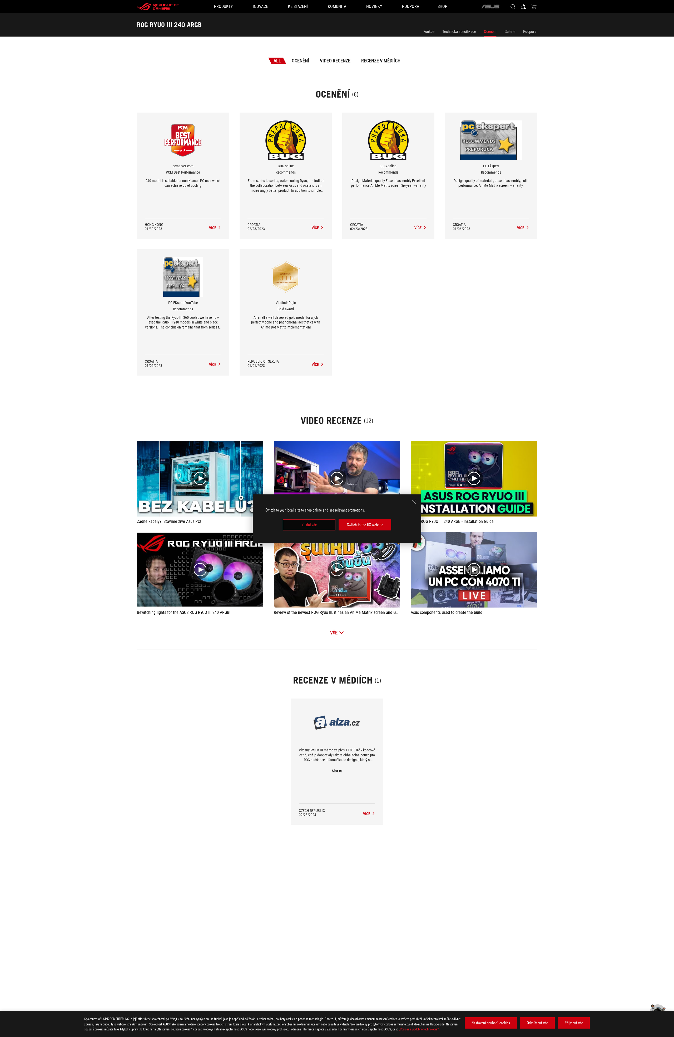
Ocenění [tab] (300, 60)
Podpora (529, 31)
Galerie (509, 31)
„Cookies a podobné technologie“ (419, 1029)
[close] (414, 501)
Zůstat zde (309, 524)
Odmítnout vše (537, 1022)
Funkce (428, 31)
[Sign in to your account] (523, 6)
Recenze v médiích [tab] (380, 60)
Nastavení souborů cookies (491, 1022)
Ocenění (490, 31)
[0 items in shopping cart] (534, 6)
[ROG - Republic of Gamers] (158, 7)
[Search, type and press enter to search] (513, 6)
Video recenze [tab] (335, 60)
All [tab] (277, 60)
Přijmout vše (574, 1022)
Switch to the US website (365, 524)
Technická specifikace (459, 31)
